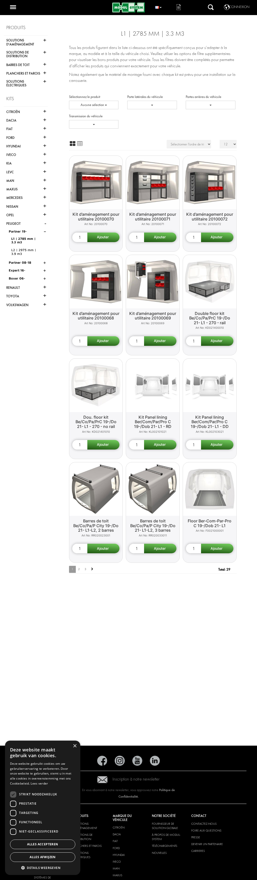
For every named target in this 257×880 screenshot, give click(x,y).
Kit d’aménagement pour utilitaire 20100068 (96, 316)
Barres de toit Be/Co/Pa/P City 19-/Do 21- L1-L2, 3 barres (152, 525)
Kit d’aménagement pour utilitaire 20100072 (209, 217)
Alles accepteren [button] (42, 844)
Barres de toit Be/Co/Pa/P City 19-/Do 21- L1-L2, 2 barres (95, 525)
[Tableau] (80, 144)
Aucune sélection (93, 105)
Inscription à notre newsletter (136, 779)
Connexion (239, 7)
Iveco (117, 861)
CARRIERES (198, 851)
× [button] (75, 746)
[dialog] (42, 808)
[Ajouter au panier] (103, 237)
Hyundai (119, 855)
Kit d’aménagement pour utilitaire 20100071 (152, 217)
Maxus (117, 875)
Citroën (118, 827)
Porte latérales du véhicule (145, 97)
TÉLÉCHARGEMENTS (164, 846)
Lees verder (39, 783)
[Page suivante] (92, 569)
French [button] (158, 7)
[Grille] (72, 143)
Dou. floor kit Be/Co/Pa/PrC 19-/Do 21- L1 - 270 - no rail (96, 422)
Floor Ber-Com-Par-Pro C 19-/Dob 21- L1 (209, 523)
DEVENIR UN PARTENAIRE (207, 844)
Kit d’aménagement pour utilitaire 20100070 (96, 217)
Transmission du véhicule (86, 116)
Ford (116, 848)
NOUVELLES (159, 853)
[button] (42, 867)
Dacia (117, 834)
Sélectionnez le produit (84, 97)
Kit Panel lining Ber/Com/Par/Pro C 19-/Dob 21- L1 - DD (210, 422)
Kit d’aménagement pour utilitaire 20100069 (152, 316)
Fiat (115, 841)
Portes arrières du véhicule (203, 97)
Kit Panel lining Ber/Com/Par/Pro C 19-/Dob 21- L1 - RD (152, 422)
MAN (116, 868)
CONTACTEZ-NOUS (204, 824)
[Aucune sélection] (152, 105)
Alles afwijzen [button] (43, 857)
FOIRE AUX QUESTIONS (206, 830)
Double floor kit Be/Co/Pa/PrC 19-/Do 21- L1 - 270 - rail (209, 318)
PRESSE (195, 837)
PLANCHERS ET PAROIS (87, 846)
